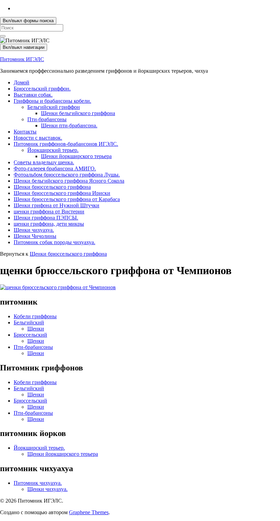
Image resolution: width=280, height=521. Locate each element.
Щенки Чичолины (35, 236)
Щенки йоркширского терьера (76, 156)
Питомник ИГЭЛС (22, 59)
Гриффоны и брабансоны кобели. (52, 101)
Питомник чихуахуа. (38, 483)
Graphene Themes (89, 512)
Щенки (35, 329)
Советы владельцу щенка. (44, 162)
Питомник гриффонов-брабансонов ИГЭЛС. (66, 144)
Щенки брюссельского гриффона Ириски (62, 193)
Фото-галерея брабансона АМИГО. (55, 168)
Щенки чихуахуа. (34, 230)
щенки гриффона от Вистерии (49, 211)
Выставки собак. (33, 95)
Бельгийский (29, 322)
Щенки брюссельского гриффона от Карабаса (67, 199)
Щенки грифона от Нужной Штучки (56, 205)
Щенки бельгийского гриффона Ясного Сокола (69, 181)
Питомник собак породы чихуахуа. (54, 242)
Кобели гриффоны (35, 316)
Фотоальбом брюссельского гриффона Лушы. (67, 175)
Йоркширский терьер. (53, 150)
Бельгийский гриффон (53, 107)
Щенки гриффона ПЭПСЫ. (46, 218)
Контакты (25, 132)
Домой (21, 82)
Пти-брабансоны (47, 119)
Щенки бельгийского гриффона (78, 113)
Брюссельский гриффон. (42, 88)
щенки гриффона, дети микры (49, 224)
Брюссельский (30, 335)
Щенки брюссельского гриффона (52, 187)
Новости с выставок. (38, 138)
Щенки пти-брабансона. (69, 125)
